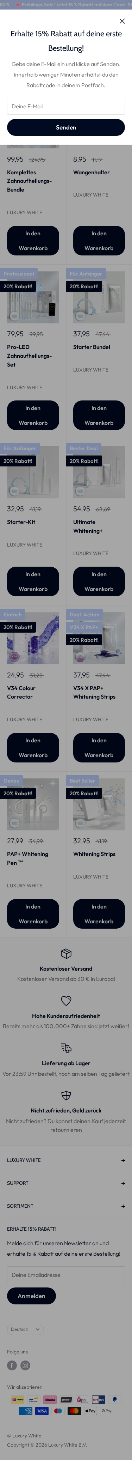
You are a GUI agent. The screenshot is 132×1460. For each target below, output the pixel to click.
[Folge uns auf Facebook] (12, 1365)
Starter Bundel (91, 346)
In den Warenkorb (33, 241)
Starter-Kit (21, 521)
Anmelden (31, 1295)
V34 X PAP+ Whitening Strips (94, 692)
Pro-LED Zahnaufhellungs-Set (29, 355)
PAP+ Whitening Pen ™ (27, 858)
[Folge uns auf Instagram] (25, 1365)
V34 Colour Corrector (21, 692)
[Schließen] (122, 20)
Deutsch (19, 1329)
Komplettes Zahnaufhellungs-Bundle (29, 181)
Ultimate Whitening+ (88, 526)
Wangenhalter (91, 172)
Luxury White (24, 212)
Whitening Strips (94, 853)
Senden (66, 127)
